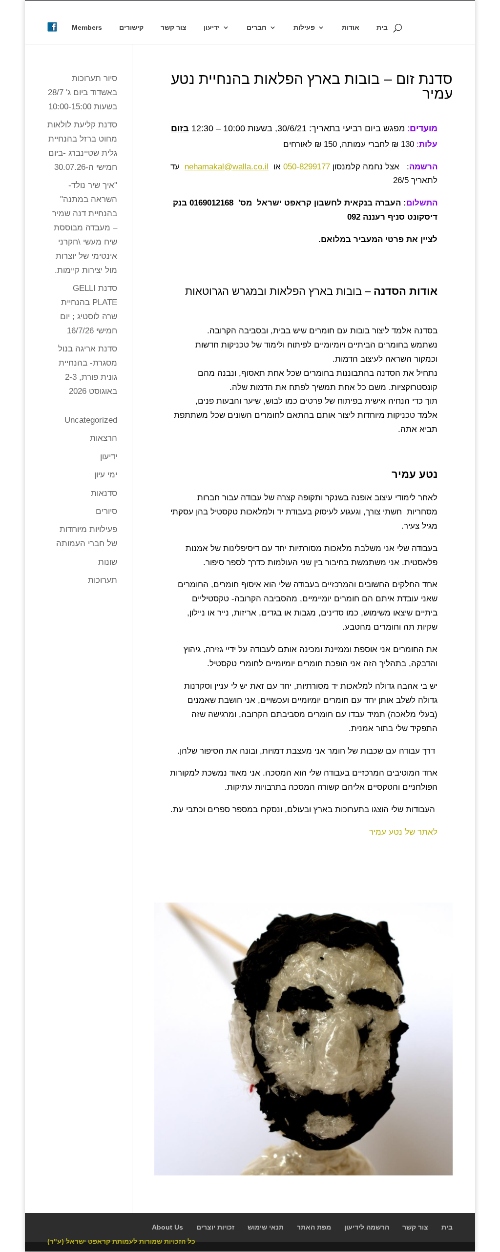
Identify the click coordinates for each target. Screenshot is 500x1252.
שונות (107, 562)
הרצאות (103, 438)
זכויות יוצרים (215, 1227)
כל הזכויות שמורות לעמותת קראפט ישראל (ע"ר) (121, 1241)
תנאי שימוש (266, 1227)
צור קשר (174, 27)
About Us (167, 1227)
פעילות (304, 27)
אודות (350, 27)
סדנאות (104, 493)
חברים (257, 27)
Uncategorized (90, 420)
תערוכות (102, 580)
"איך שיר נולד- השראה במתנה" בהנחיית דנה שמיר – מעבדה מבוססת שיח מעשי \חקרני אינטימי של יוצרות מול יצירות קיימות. (84, 227)
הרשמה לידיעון (366, 1227)
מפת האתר (314, 1227)
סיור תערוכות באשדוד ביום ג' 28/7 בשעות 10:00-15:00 (82, 92)
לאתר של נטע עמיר (403, 832)
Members (87, 27)
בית (382, 27)
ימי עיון (105, 474)
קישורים (131, 27)
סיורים (106, 511)
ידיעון (212, 27)
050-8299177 (306, 166)
